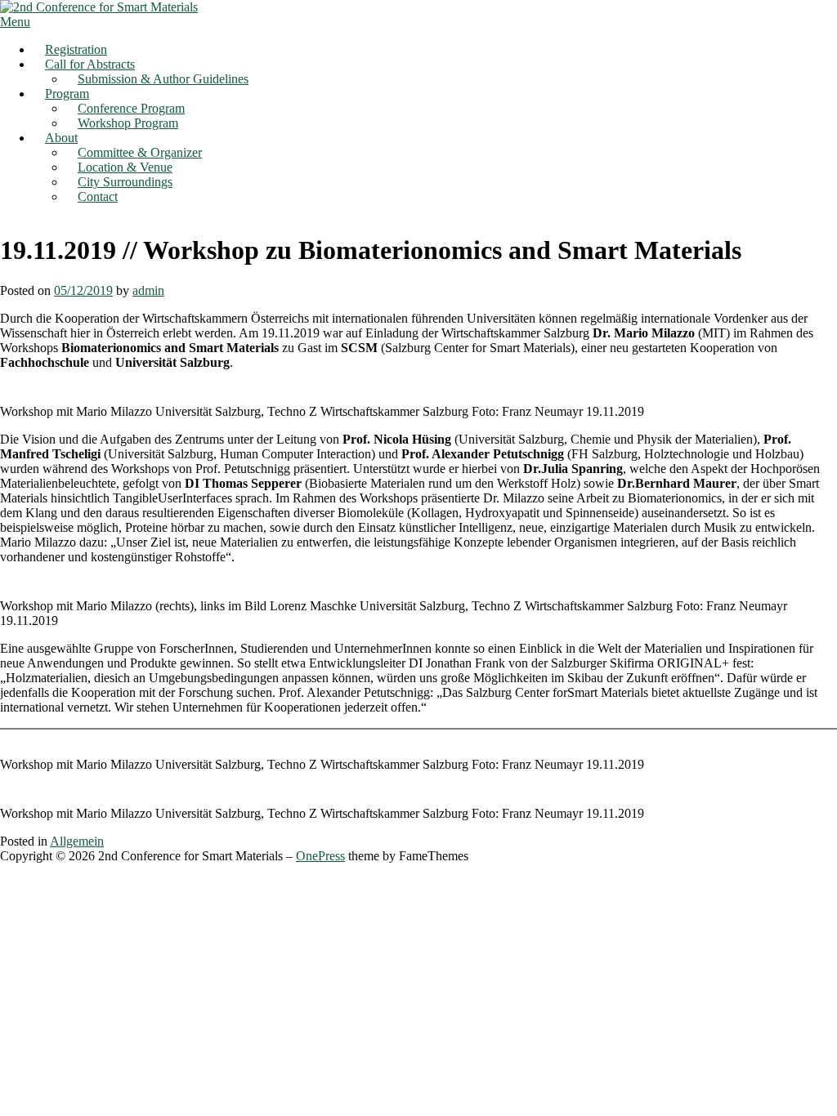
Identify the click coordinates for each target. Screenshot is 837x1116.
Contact (98, 196)
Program (67, 93)
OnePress (320, 856)
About (61, 138)
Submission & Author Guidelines (163, 79)
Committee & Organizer (140, 152)
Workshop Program (128, 123)
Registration (76, 49)
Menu (15, 22)
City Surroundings (125, 182)
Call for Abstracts (90, 64)
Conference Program (131, 108)
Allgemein (77, 841)
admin (148, 290)
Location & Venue (125, 167)
